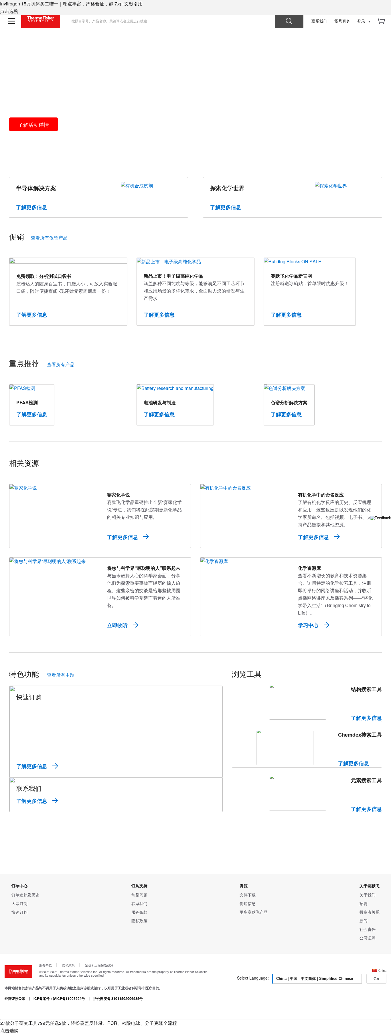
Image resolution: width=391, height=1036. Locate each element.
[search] (170, 21)
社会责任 (368, 929)
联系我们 (319, 21)
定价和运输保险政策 (99, 965)
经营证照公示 (15, 998)
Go (376, 978)
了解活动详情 (33, 124)
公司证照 (368, 938)
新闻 (364, 920)
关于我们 (368, 895)
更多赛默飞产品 (254, 912)
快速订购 (19, 912)
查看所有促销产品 (49, 237)
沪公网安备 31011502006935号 (118, 998)
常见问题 (139, 895)
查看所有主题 (60, 675)
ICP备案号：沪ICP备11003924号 (59, 998)
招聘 (364, 903)
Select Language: (253, 978)
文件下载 (248, 895)
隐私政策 (139, 920)
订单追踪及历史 (25, 895)
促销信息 (248, 903)
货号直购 (342, 21)
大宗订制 (19, 903)
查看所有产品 (60, 364)
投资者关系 (370, 912)
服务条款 (139, 912)
